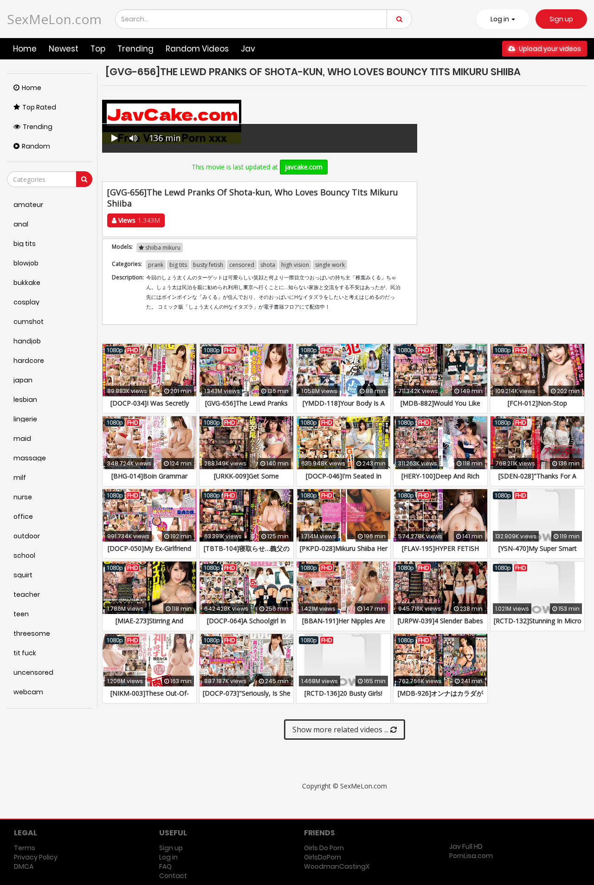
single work (330, 265)
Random (36, 146)
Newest (63, 48)
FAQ (165, 866)
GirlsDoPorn (322, 857)
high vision (295, 265)
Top (97, 48)
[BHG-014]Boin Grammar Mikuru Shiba (149, 481)
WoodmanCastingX (336, 866)
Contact (173, 875)
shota (267, 265)
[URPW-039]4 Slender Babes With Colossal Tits (440, 625)
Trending (135, 48)
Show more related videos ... (341, 729)
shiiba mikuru (162, 248)
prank (155, 265)
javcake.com (304, 166)
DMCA (23, 866)
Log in (168, 857)
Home (25, 48)
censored (241, 265)
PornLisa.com (471, 855)
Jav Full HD (466, 846)
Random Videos (197, 48)
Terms (24, 848)
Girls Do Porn (324, 848)
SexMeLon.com (54, 19)
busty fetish (208, 265)
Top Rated (39, 107)
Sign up (561, 19)
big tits (178, 265)
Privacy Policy (36, 857)
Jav (248, 48)
